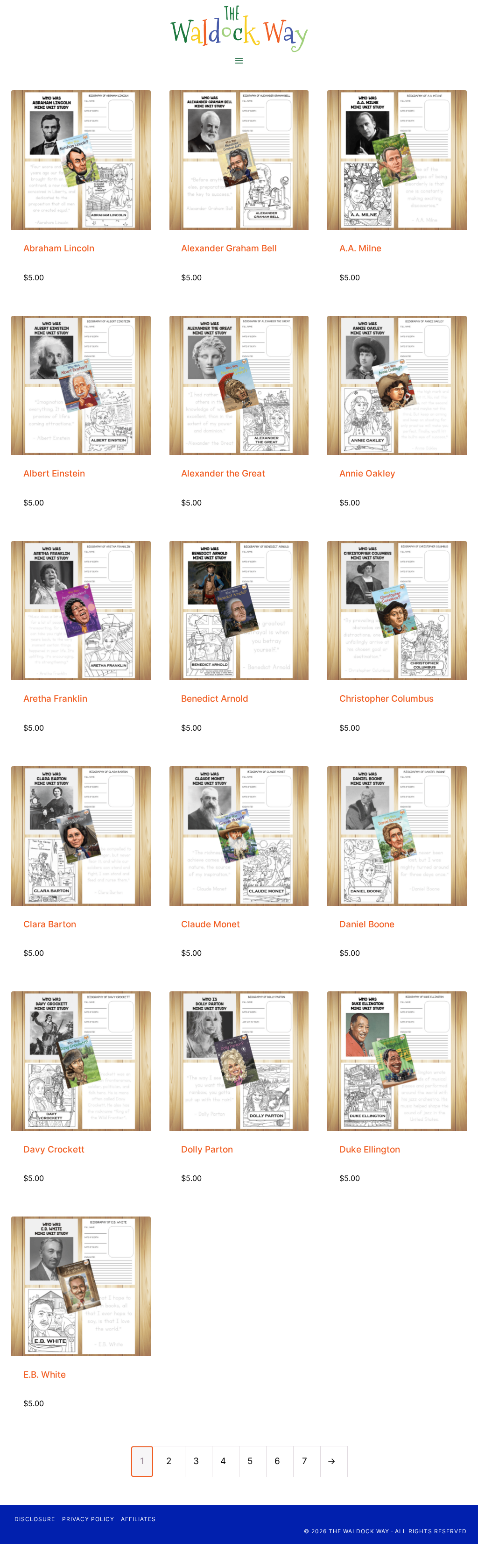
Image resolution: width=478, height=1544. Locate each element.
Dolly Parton (207, 1149)
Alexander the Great (223, 473)
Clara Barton (49, 924)
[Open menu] (239, 60)
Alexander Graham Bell (229, 248)
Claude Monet (210, 924)
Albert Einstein (54, 473)
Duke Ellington (369, 1149)
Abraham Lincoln (58, 248)
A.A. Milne (360, 248)
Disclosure (34, 1519)
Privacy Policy (88, 1519)
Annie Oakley (367, 473)
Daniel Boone (366, 924)
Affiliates (138, 1519)
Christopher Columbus (386, 698)
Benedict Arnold (214, 698)
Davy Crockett (53, 1149)
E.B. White (44, 1374)
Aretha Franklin (55, 698)
